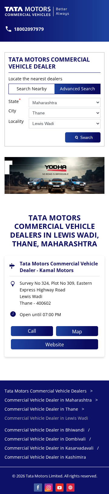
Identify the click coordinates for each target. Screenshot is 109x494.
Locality (16, 121)
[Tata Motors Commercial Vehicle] (37, 11)
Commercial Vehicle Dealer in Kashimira (45, 457)
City (12, 111)
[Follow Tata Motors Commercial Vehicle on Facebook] (38, 487)
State (14, 101)
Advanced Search (77, 88)
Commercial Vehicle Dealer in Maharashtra (48, 400)
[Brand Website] (70, 487)
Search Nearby (32, 88)
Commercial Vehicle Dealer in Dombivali (45, 439)
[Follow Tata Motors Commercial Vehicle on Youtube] (59, 487)
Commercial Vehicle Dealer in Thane (41, 409)
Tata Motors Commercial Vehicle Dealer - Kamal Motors (59, 267)
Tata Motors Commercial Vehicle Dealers (46, 391)
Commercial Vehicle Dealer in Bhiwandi (44, 430)
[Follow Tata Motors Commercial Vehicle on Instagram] (49, 487)
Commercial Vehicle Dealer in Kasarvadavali (49, 448)
